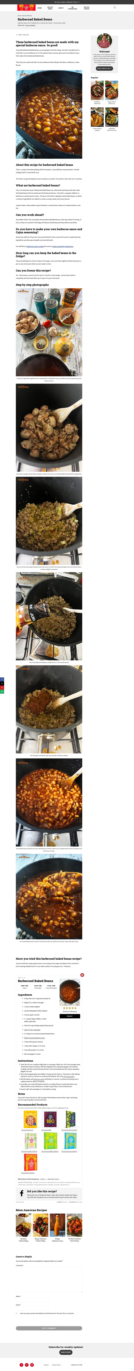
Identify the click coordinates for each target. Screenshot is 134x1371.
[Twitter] (32, 1365)
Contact (46, 1365)
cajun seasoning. (69, 1076)
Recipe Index (50, 8)
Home (40, 8)
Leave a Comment (30, 25)
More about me (103, 68)
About (61, 8)
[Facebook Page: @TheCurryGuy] (22, 1194)
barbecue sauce (39, 1079)
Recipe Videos (86, 8)
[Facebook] (21, 1365)
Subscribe (66, 1352)
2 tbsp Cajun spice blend (32, 1030)
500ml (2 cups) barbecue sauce (34, 1038)
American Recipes (27, 16)
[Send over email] (2, 692)
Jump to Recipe (23, 35)
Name (18, 1296)
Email (18, 1305)
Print (70, 1016)
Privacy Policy (56, 1365)
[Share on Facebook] (2, 679)
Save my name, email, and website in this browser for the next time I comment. (47, 1313)
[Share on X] (2, 683)
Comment (20, 1265)
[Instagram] (27, 1365)
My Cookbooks (72, 8)
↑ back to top (76, 1365)
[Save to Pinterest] (2, 688)
